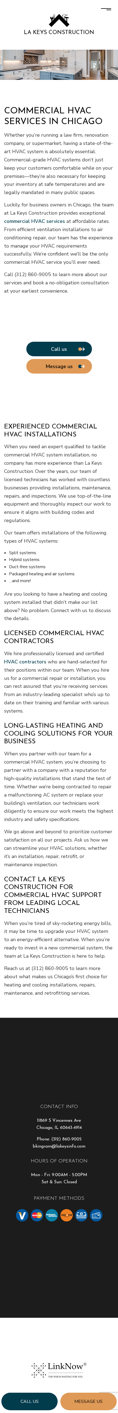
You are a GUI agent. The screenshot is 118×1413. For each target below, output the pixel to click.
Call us (30, 1401)
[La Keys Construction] (59, 20)
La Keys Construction (59, 32)
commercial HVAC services (34, 221)
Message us (88, 1401)
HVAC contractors (25, 661)
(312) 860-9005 (66, 1139)
